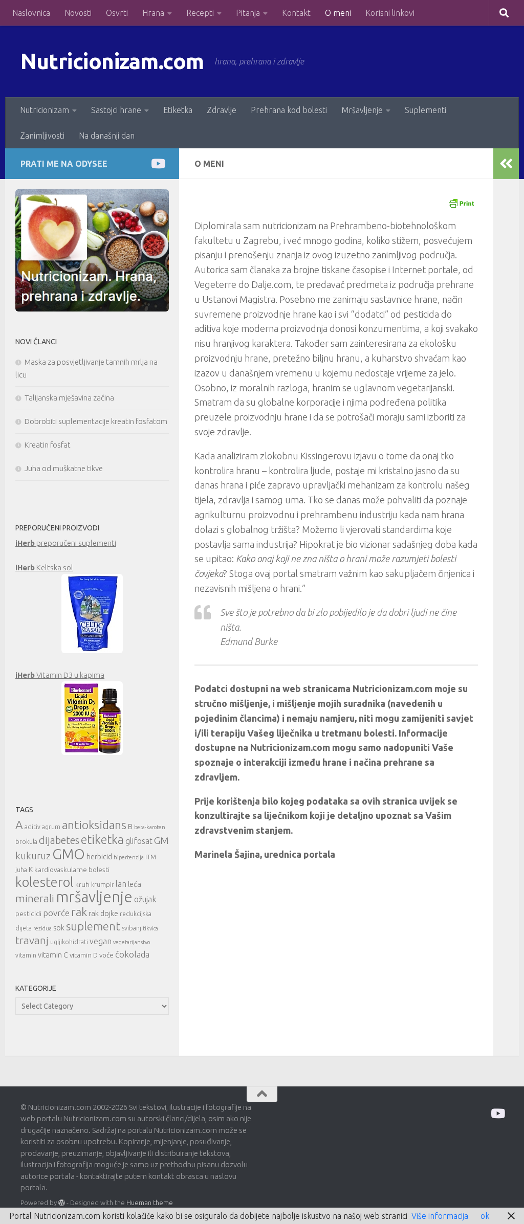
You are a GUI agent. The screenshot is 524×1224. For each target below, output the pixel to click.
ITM (150, 857)
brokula (26, 841)
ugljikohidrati (69, 942)
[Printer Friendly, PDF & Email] (461, 202)
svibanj (131, 928)
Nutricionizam (44, 110)
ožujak (145, 899)
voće (106, 955)
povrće (56, 913)
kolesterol (44, 882)
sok (58, 927)
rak (79, 911)
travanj (32, 940)
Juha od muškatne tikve (64, 468)
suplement (93, 926)
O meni (338, 12)
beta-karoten (149, 827)
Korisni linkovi (389, 12)
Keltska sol (44, 567)
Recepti (200, 12)
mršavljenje (94, 896)
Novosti (78, 12)
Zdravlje (221, 110)
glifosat (138, 840)
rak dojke (103, 913)
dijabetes (59, 840)
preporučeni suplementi (65, 543)
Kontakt (296, 12)
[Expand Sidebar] (506, 163)
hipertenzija (129, 857)
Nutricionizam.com (112, 61)
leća (134, 884)
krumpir (102, 884)
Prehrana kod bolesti (289, 110)
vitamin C (53, 954)
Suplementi (425, 110)
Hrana (153, 12)
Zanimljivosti (42, 135)
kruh (82, 884)
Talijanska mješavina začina (69, 397)
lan (121, 883)
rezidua (42, 928)
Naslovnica (31, 12)
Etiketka (177, 110)
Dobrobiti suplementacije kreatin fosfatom (96, 421)
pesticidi (28, 913)
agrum (51, 827)
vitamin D (84, 955)
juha (21, 869)
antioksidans (94, 824)
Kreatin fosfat (48, 444)
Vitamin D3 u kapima (59, 675)
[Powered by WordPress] (61, 1202)
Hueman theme (149, 1202)
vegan (101, 941)
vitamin (25, 955)
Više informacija (439, 1215)
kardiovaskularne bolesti (72, 869)
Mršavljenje (362, 110)
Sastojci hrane (116, 110)
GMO (68, 854)
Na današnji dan (107, 135)
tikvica (150, 928)
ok (485, 1215)
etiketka (102, 839)
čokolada (132, 954)
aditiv (32, 827)
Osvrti (117, 12)
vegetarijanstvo (131, 942)
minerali (34, 898)
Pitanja (248, 12)
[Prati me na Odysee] (157, 163)
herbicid (99, 856)
